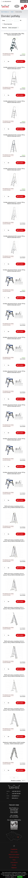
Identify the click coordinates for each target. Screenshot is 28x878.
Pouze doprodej (8, 24)
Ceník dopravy (14, 862)
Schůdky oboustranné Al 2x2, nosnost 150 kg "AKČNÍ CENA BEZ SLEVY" (14, 270)
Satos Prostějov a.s (5, 11)
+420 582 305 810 (16, 791)
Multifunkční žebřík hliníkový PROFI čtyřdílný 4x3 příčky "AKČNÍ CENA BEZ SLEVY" (14, 743)
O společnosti (14, 849)
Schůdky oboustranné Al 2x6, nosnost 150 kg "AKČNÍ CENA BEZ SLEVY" (14, 405)
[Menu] (25, 6)
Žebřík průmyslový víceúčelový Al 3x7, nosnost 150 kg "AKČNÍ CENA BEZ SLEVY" (14, 506)
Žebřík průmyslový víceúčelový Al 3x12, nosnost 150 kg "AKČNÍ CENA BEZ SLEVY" (14, 641)
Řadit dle (4, 27)
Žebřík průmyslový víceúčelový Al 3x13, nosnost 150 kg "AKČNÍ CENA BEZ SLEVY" (14, 675)
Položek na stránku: (16, 780)
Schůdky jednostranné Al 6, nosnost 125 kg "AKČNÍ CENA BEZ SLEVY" (14, 169)
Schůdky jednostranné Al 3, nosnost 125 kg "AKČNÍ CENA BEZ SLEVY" (14, 67)
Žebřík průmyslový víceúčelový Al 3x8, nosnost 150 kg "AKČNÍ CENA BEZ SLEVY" (14, 540)
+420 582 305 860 (16, 793)
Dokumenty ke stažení (14, 854)
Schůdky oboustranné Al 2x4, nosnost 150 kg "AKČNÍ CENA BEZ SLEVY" (14, 338)
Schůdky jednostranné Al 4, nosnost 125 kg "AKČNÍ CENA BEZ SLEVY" (14, 101)
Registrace (14, 867)
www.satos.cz (15, 798)
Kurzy (14, 859)
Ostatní (12, 11)
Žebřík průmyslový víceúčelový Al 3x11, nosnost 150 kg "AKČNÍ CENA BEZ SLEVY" (14, 608)
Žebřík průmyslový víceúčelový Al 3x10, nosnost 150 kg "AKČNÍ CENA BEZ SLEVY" (14, 574)
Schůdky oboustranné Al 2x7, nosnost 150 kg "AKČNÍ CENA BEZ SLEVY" (14, 439)
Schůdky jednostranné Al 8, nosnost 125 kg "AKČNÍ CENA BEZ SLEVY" (14, 236)
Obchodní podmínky (14, 857)
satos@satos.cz (15, 795)
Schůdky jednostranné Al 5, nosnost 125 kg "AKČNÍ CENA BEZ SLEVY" (14, 135)
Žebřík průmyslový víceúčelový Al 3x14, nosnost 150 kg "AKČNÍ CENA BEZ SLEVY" (14, 709)
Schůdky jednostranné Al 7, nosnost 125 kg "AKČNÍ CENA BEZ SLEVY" (14, 202)
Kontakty (14, 865)
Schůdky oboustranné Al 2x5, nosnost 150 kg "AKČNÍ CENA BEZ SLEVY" (14, 371)
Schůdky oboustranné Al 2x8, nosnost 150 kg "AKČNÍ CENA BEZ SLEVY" (14, 473)
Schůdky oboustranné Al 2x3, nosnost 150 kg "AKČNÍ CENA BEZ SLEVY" (14, 304)
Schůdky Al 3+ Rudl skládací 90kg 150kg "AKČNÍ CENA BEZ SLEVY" (14, 34)
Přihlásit (23, 1)
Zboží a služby (14, 852)
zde (15, 877)
